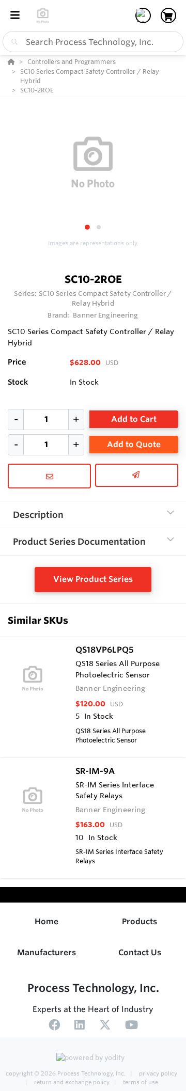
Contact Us (139, 952)
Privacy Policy (157, 1073)
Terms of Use (139, 1082)
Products (139, 921)
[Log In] (143, 15)
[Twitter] (105, 1026)
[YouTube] (131, 1026)
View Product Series (93, 579)
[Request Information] (49, 476)
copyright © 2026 (66, 1073)
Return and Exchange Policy (72, 1082)
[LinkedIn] (79, 1026)
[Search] (12, 42)
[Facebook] (54, 1026)
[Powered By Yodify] (93, 1058)
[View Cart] (168, 15)
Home (46, 921)
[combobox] (93, 41)
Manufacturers (46, 952)
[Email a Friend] (136, 475)
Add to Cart (134, 419)
